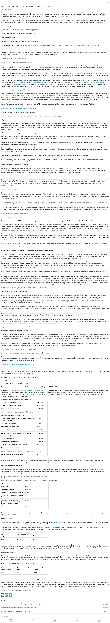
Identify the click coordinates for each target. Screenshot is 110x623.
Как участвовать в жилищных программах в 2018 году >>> (19, 327)
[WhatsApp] (6, 595)
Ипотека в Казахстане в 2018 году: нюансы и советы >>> (19, 108)
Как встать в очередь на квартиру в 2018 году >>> (16, 90)
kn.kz (29, 590)
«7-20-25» (55, 522)
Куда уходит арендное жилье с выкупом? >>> (15, 58)
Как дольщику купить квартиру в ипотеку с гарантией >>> (19, 349)
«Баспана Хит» (12, 557)
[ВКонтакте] (2, 595)
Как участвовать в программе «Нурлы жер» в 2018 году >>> (19, 364)
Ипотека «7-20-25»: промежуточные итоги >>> (15, 213)
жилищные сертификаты (93, 527)
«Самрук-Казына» (20, 84)
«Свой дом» (87, 471)
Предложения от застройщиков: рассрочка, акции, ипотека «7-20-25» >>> (24, 288)
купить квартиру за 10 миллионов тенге (34, 390)
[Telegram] (10, 595)
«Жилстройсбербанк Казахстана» (36, 82)
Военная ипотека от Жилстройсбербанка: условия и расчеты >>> (21, 247)
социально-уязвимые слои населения (49, 67)
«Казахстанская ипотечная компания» (93, 82)
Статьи (6, 616)
